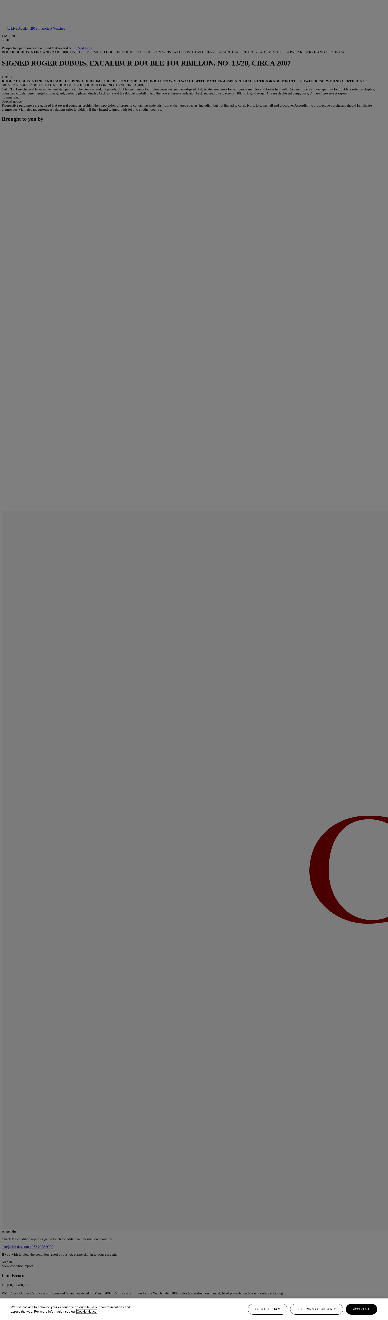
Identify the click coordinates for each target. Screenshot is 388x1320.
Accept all (361, 1309)
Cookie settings (267, 1309)
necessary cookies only (317, 1309)
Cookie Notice (87, 1311)
